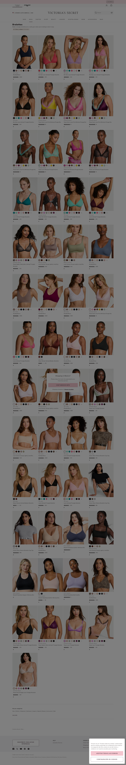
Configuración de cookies (107, 759)
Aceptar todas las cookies (107, 753)
